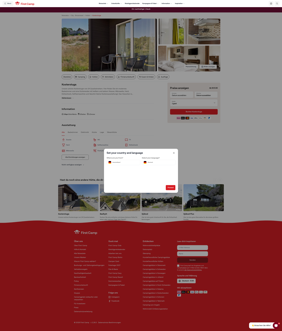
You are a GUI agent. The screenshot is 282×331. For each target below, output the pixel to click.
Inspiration (179, 3)
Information (166, 3)
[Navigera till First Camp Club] (271, 3)
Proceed (170, 187)
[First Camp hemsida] (24, 4)
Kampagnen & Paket (149, 3)
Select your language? (151, 158)
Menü (9, 3)
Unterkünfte (115, 3)
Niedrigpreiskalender (132, 3)
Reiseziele (102, 3)
